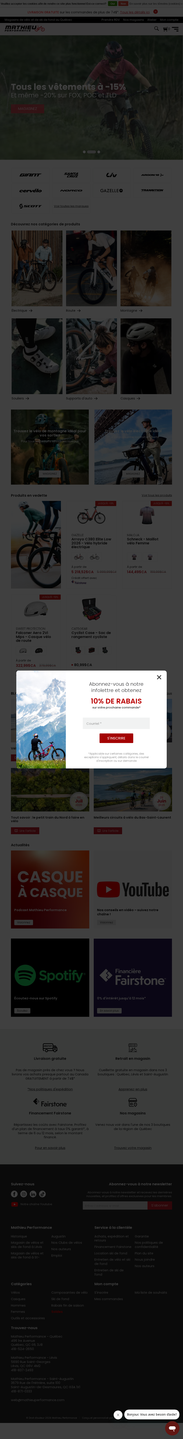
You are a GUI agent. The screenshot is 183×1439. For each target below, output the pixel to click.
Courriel (94, 723)
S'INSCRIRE (116, 738)
